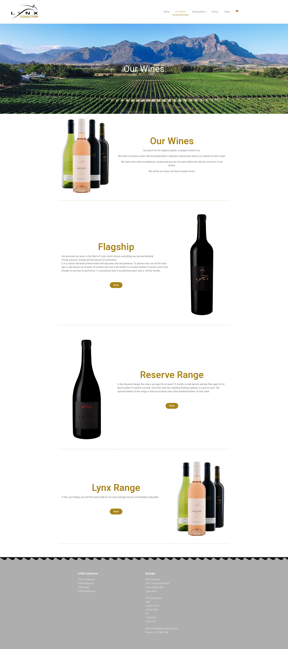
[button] (116, 285)
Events (215, 11)
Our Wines (181, 11)
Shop (227, 11)
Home (166, 11)
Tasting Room (199, 11)
